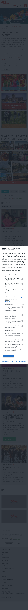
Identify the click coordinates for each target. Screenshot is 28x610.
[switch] (22, 279)
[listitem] (14, 275)
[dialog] (14, 305)
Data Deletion (5, 361)
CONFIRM (8, 356)
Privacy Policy (22, 361)
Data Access (14, 361)
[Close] (25, 248)
